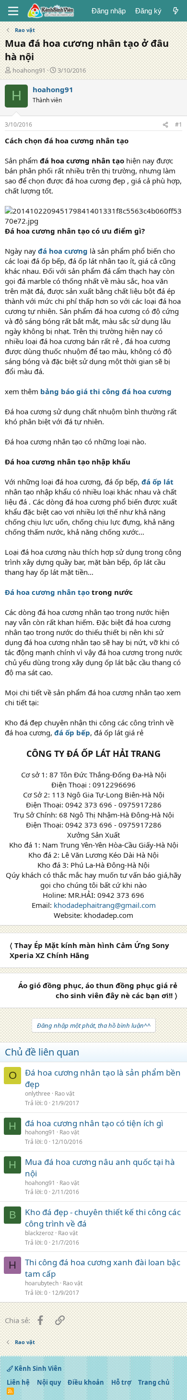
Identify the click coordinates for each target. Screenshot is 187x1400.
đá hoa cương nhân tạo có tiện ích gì (94, 1123)
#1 (178, 124)
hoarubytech (41, 1283)
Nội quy (49, 1382)
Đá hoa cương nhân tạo (47, 592)
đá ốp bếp (72, 732)
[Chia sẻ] (165, 124)
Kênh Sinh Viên (37, 1368)
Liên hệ (18, 1382)
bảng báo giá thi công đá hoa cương (106, 391)
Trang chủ (154, 1382)
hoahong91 (29, 70)
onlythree (37, 1093)
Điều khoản (86, 1382)
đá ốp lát (157, 481)
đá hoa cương (64, 251)
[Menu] (13, 11)
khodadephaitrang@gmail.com (105, 905)
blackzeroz (39, 1233)
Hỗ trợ (121, 1382)
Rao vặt (64, 1093)
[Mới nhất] (175, 11)
